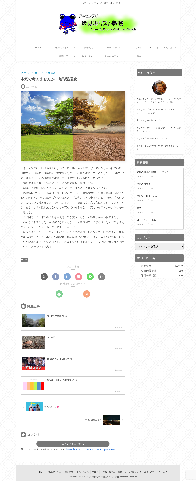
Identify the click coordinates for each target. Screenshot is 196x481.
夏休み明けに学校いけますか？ (153, 172)
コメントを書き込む (73, 443)
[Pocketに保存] (78, 276)
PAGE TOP (189, 464)
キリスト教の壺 (108, 472)
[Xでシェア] (44, 276)
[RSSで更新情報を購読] (86, 294)
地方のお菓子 (144, 184)
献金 (165, 472)
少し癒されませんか (147, 196)
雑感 (25, 260)
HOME (41, 472)
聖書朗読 (122, 472)
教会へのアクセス (152, 472)
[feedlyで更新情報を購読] (59, 294)
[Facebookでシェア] (55, 276)
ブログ (95, 472)
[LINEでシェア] (90, 276)
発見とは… (142, 208)
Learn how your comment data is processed (91, 449)
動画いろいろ (83, 472)
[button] (101, 276)
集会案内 (70, 472)
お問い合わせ (135, 472)
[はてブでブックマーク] (67, 276)
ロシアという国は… (147, 220)
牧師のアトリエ (54, 472)
